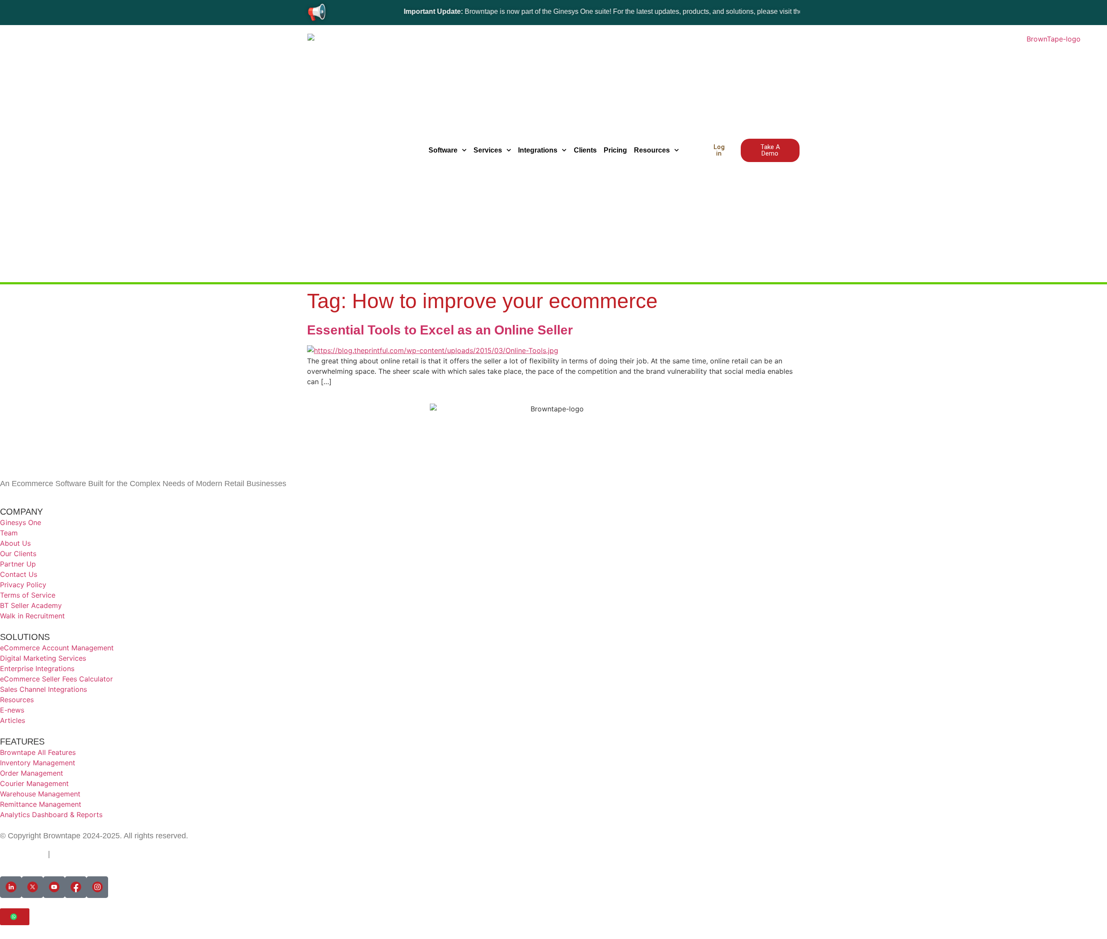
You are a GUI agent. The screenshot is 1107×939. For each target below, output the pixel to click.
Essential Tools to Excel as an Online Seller (440, 330)
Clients (585, 150)
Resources (652, 150)
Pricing (615, 150)
